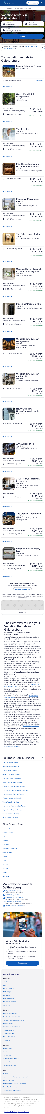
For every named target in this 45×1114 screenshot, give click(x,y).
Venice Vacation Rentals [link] (11, 802)
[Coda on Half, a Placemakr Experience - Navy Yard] (22, 279)
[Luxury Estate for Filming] (22, 73)
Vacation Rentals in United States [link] (13, 1017)
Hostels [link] (5, 864)
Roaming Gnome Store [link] (9, 1001)
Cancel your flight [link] (8, 1080)
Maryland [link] (9, 8)
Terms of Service (23, 1112)
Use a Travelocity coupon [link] (10, 1087)
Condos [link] (5, 841)
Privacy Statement (10, 1112)
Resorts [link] (5, 868)
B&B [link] (4, 837)
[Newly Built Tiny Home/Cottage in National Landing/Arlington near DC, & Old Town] (22, 419)
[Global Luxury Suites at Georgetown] (22, 349)
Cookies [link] (5, 1052)
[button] (22, 86)
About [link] (5, 982)
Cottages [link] (6, 844)
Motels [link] (5, 856)
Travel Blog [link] (6, 1040)
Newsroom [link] (6, 995)
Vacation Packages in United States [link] (13, 1020)
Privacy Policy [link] (7, 1048)
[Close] (41, 1098)
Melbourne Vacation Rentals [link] (12, 798)
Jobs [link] (4, 985)
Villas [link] (4, 860)
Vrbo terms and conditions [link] (11, 1058)
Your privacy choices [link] (9, 1065)
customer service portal (12, 746)
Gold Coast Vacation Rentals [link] (12, 782)
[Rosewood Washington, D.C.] (22, 559)
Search (22, 36)
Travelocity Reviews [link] (9, 1030)
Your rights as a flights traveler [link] (12, 1090)
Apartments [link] (6, 829)
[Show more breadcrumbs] (3, 8)
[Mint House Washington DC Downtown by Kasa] (22, 175)
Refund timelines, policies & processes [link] (14, 1083)
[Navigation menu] (41, 2)
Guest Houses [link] (7, 852)
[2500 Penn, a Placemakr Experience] (22, 489)
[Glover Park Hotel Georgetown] (22, 105)
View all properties (22, 589)
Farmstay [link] (6, 876)
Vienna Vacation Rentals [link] (11, 814)
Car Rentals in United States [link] (11, 1027)
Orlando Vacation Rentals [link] (11, 774)
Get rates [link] (39, 80)
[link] (22, 891)
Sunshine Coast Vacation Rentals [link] (14, 786)
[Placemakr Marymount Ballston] (22, 210)
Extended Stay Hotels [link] (10, 848)
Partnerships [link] (7, 992)
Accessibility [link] (7, 1062)
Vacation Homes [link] (8, 833)
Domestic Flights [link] (8, 1023)
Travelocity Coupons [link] (9, 1033)
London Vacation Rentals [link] (11, 766)
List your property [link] (8, 988)
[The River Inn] (22, 140)
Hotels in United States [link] (10, 1013)
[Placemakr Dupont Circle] (22, 314)
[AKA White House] (22, 454)
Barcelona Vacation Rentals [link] (12, 778)
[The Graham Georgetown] (22, 524)
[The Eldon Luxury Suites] (22, 245)
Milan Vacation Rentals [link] (10, 818)
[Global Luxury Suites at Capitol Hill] (22, 384)
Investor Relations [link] (8, 998)
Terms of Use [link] (7, 1055)
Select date (10, 25)
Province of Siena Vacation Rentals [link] (14, 806)
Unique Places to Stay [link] (9, 1037)
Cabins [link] (5, 872)
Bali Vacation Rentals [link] (10, 770)
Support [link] (5, 1073)
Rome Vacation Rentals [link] (10, 762)
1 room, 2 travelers (13, 31)
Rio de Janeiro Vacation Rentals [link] (13, 794)
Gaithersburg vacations (31, 726)
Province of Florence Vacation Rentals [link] (15, 790)
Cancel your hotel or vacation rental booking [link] (16, 1077)
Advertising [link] (6, 1005)
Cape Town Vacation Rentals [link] (12, 810)
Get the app (22, 963)
